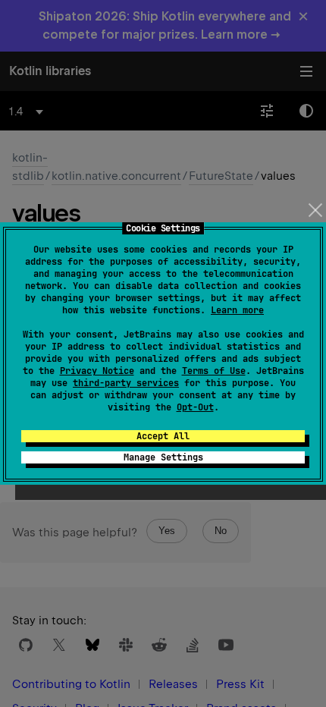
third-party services (126, 383)
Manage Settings (163, 457)
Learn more (237, 310)
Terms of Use (214, 371)
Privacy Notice (97, 371)
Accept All (163, 436)
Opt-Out (195, 407)
